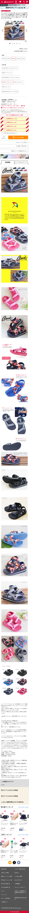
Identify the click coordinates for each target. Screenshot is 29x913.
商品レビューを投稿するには (19, 151)
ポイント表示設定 (5, 898)
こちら (19, 908)
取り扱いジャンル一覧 (6, 880)
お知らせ (17, 872)
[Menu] (2, 2)
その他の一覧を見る (21, 146)
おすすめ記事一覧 (5, 887)
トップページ (4, 5)
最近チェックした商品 (6, 876)
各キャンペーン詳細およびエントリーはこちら (13, 107)
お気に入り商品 (5, 872)
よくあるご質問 (18, 876)
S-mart (2, 784)
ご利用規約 (17, 883)
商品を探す (4, 869)
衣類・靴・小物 (12, 5)
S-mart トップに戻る (21, 142)
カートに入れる (18, 137)
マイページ (4, 894)
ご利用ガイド (4, 902)
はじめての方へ (18, 880)
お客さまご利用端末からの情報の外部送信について (20, 892)
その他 (23, 5)
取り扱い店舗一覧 (5, 883)
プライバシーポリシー (20, 887)
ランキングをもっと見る (23, 807)
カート (2, 891)
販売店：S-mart (23, 48)
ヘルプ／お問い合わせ (20, 869)
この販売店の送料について (20, 51)
